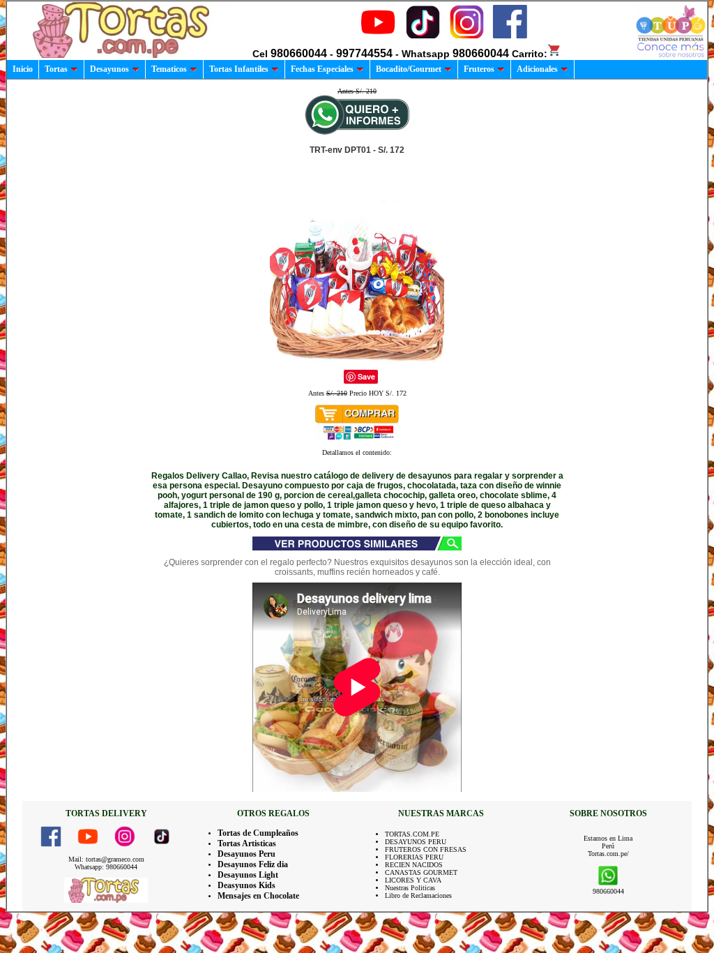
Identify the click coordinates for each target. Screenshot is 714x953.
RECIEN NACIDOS (414, 865)
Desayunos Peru (246, 854)
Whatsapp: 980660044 (106, 867)
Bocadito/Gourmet (408, 69)
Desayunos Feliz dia (253, 864)
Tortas (56, 69)
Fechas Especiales (322, 69)
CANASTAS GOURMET (421, 872)
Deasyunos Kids (246, 885)
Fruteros (479, 69)
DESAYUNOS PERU (415, 842)
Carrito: (529, 53)
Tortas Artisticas (247, 843)
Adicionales (537, 69)
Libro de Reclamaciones (418, 895)
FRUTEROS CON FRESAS (425, 849)
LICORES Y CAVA (413, 880)
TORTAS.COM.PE (412, 834)
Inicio (23, 69)
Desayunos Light (248, 875)
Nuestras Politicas (410, 888)
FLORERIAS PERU (414, 857)
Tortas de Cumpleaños (258, 833)
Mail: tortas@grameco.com (106, 859)
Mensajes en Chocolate (258, 896)
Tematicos (169, 69)
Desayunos (109, 69)
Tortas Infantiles (238, 69)
